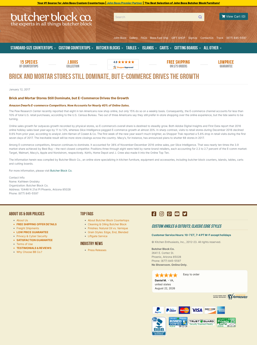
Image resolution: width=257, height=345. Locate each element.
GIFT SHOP (178, 37)
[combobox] (159, 17)
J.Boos (72, 64)
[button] (33, 48)
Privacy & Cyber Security (32, 236)
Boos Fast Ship (159, 37)
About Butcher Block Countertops (108, 220)
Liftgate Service (97, 236)
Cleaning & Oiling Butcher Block (107, 224)
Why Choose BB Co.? (29, 251)
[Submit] (199, 17)
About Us (22, 220)
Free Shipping (178, 64)
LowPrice (226, 64)
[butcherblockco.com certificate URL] (230, 296)
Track (219, 37)
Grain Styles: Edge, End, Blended (108, 232)
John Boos (119, 37)
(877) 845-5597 (236, 37)
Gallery (133, 37)
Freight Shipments (28, 228)
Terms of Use (25, 244)
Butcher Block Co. (61, 170)
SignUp (192, 37)
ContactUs (206, 37)
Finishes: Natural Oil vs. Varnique (108, 228)
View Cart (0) (235, 16)
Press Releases (97, 250)
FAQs (144, 37)
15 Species (28, 64)
